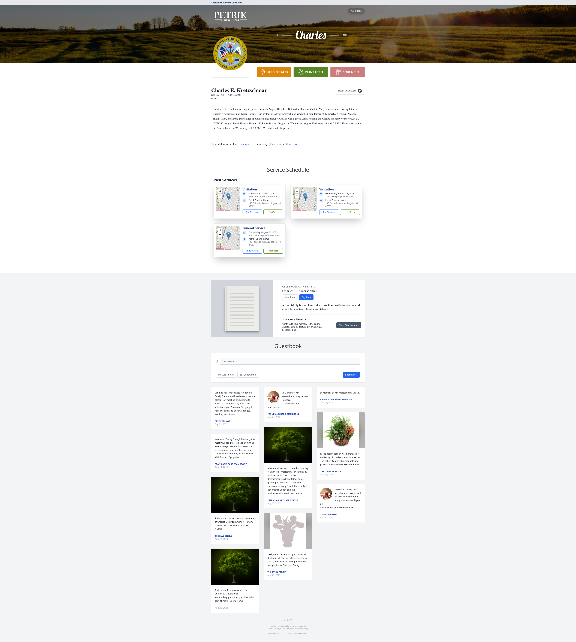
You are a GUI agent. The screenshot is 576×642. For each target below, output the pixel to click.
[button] (228, 196)
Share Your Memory (349, 325)
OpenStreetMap (291, 633)
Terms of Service (296, 628)
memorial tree (247, 144)
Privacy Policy (279, 628)
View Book (290, 297)
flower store (292, 144)
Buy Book (306, 297)
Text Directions (252, 212)
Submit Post (351, 374)
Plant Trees (273, 212)
